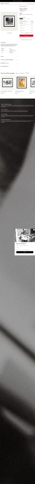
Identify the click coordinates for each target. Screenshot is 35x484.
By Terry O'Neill (3, 92)
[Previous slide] (0, 85)
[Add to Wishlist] (32, 8)
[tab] (8, 73)
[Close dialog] (34, 229)
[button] (23, 6)
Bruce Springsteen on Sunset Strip (6, 91)
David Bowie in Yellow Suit (19, 91)
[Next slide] (34, 85)
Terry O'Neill (22, 11)
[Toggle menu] (33, 3)
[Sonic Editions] (5, 3)
